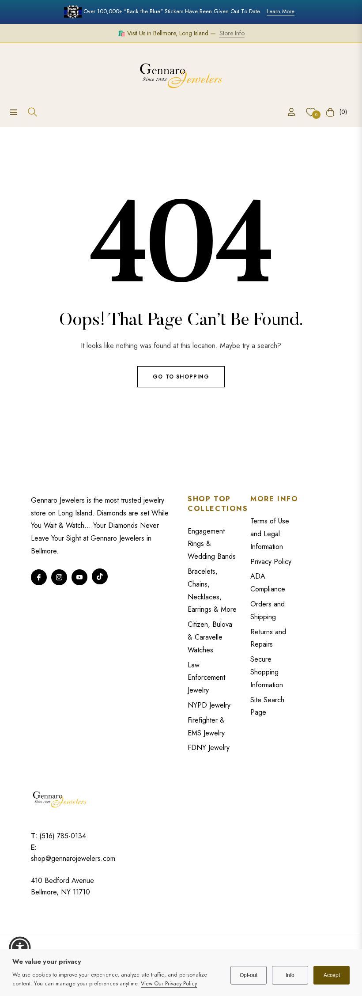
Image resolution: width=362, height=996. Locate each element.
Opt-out (248, 975)
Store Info (232, 33)
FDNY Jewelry (209, 747)
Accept (332, 975)
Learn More (280, 11)
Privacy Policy (270, 562)
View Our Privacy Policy (169, 984)
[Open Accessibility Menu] (20, 947)
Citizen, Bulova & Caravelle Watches (210, 637)
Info (290, 975)
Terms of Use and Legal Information (269, 534)
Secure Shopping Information (266, 672)
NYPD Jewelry (209, 705)
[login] (291, 112)
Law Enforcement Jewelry (206, 678)
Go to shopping (181, 377)
